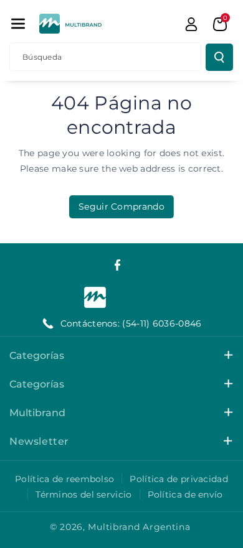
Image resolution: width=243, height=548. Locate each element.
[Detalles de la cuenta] (191, 24)
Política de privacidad (179, 479)
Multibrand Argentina (139, 526)
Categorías (36, 355)
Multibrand (37, 413)
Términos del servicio (83, 494)
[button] (18, 23)
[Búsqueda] (219, 57)
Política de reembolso (64, 479)
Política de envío (185, 494)
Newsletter (39, 441)
